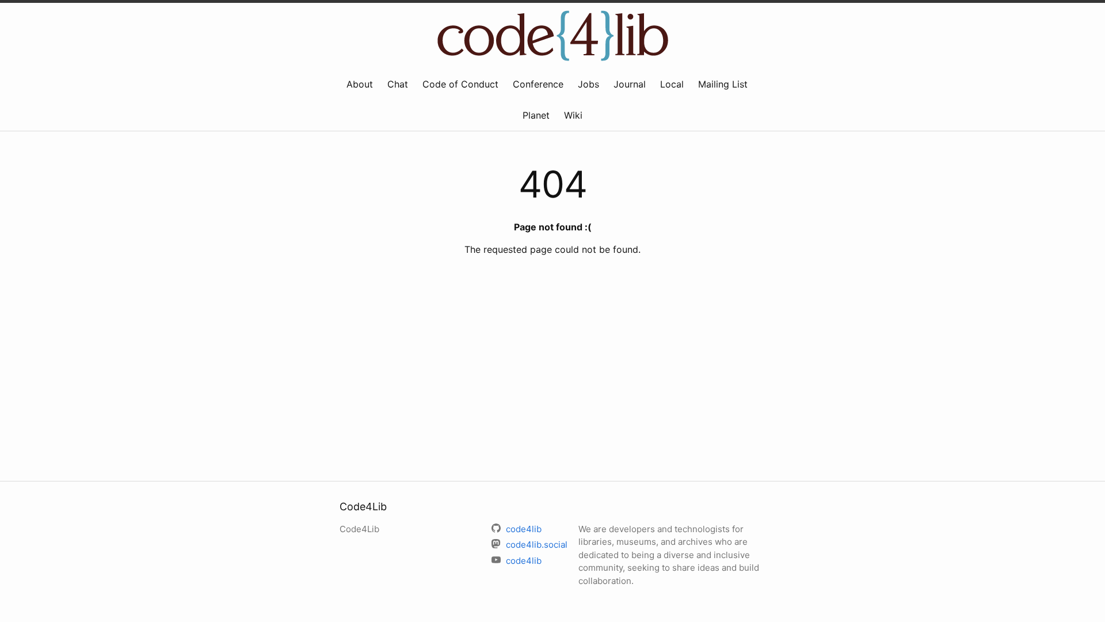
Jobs (588, 84)
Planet (536, 115)
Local (672, 84)
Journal (630, 84)
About (359, 84)
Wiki (573, 115)
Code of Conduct (460, 84)
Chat (397, 84)
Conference (538, 84)
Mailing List (723, 84)
